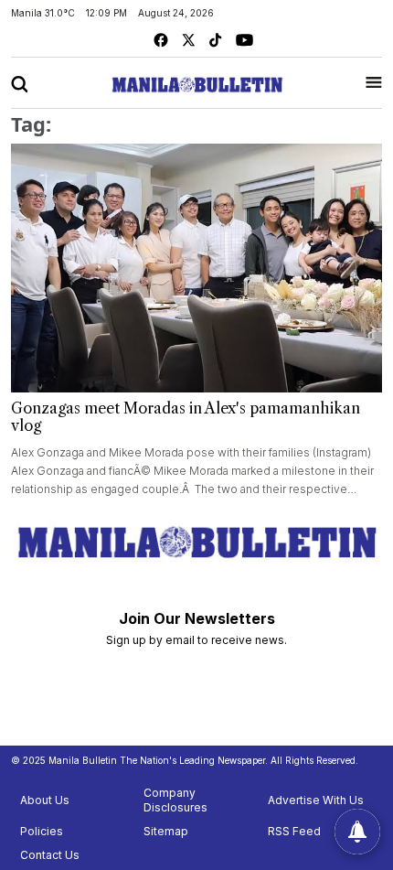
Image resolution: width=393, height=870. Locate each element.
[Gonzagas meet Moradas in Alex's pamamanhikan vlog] (196, 268)
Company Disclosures (175, 800)
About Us (44, 800)
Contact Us (50, 855)
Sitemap (165, 831)
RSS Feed (294, 831)
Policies (41, 831)
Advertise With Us (316, 800)
